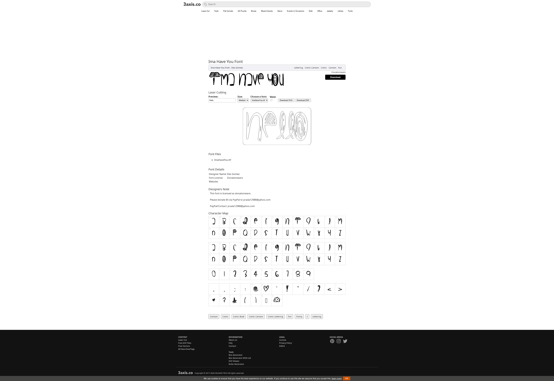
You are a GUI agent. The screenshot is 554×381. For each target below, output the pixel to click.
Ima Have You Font (220, 67)
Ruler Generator (236, 364)
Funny (299, 316)
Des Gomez (237, 67)
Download (335, 77)
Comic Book (238, 316)
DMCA (282, 346)
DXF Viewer (234, 361)
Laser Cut (205, 11)
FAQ (230, 343)
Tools (216, 11)
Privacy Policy (285, 343)
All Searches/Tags (186, 349)
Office (319, 11)
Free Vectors (184, 346)
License (282, 340)
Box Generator (236, 355)
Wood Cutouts (267, 11)
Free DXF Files (184, 343)
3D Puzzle (242, 11)
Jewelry (330, 11)
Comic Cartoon (312, 67)
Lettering (298, 67)
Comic (324, 67)
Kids (311, 11)
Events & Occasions (295, 11)
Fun (340, 67)
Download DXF (303, 100)
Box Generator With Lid (240, 358)
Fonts (350, 11)
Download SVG (286, 100)
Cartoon (332, 67)
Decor (279, 11)
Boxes (253, 11)
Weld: (273, 96)
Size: (240, 96)
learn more (337, 378)
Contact (232, 346)
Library (340, 11)
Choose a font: (258, 96)
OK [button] (346, 378)
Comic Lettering (275, 316)
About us (233, 340)
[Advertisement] (277, 37)
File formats (228, 11)
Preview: (213, 96)
